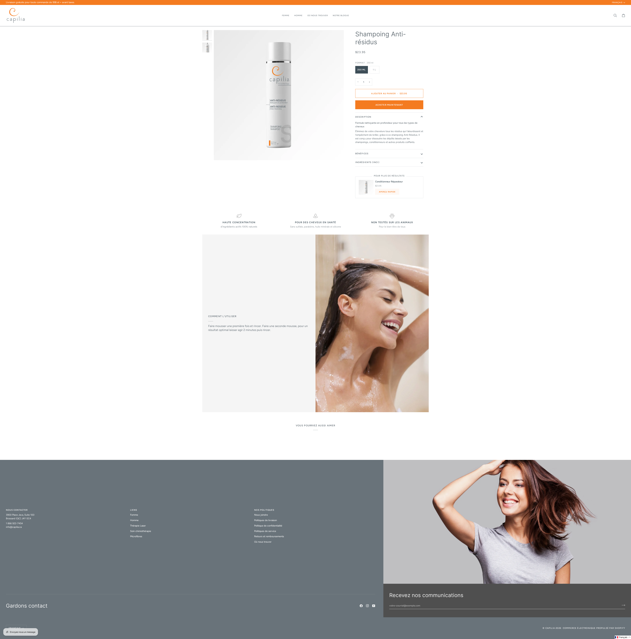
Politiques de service (265, 531)
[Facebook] (361, 605)
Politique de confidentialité (268, 525)
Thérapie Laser (138, 525)
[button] (286, 15)
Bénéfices (362, 153)
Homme (134, 520)
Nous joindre (261, 514)
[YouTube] (373, 605)
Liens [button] (133, 510)
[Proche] (620, 604)
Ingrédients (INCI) (367, 162)
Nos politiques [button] (264, 510)
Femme (134, 514)
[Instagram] (367, 605)
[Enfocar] (220, 154)
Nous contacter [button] (17, 510)
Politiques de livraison (265, 520)
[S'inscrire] (617, 623)
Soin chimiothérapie (140, 531)
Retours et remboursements (269, 536)
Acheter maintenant (389, 105)
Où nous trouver (262, 541)
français (617, 2)
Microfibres (136, 536)
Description (363, 117)
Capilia (550, 628)
